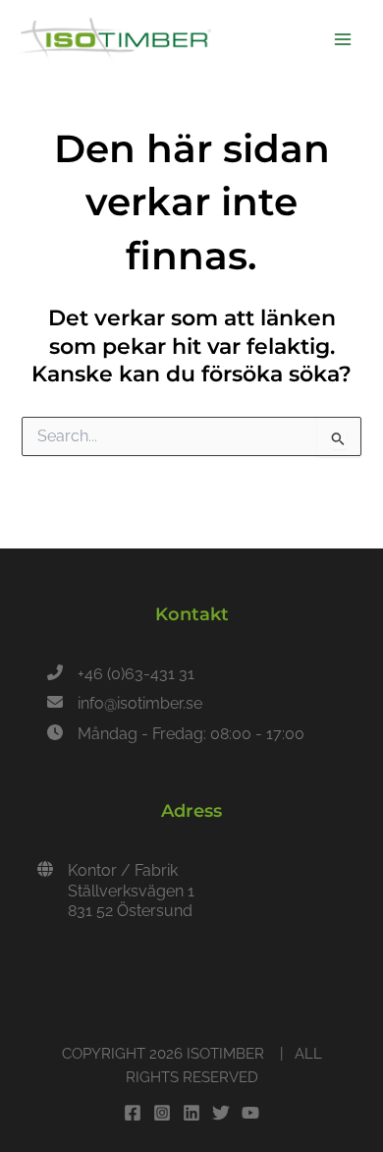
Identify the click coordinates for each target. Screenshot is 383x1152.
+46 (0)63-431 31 (136, 673)
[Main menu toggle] (342, 39)
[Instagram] (162, 1113)
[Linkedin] (191, 1113)
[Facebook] (132, 1113)
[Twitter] (221, 1113)
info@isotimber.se (140, 703)
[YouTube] (250, 1113)
